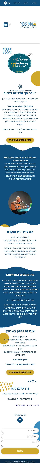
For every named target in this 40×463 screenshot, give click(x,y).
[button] (8, 3)
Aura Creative (19, 461)
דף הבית (29, 91)
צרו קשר (16, 3)
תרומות (34, 3)
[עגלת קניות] (10, 24)
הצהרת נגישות (33, 405)
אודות (25, 3)
